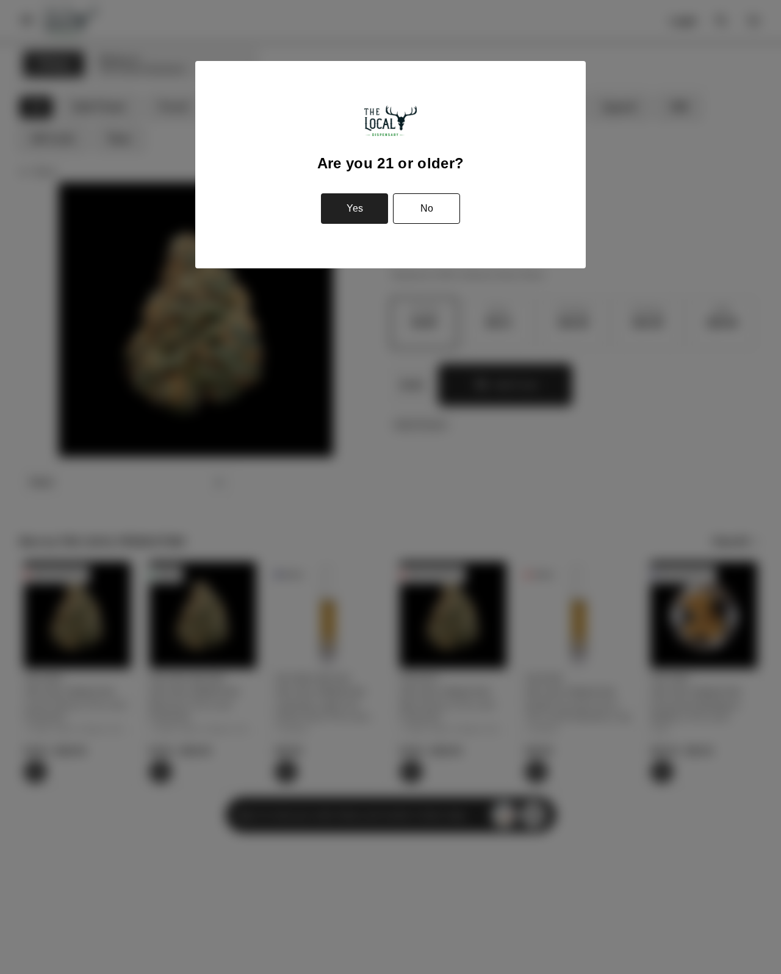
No (426, 208)
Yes (355, 208)
